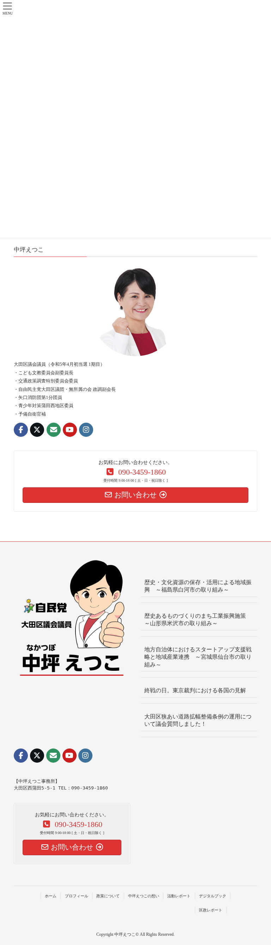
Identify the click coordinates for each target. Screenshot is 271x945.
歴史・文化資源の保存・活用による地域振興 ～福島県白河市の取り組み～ (198, 586)
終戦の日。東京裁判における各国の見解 (195, 690)
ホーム (50, 896)
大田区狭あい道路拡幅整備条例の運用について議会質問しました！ (198, 720)
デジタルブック (212, 896)
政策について (108, 896)
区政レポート (210, 910)
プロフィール (76, 896)
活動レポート (179, 896)
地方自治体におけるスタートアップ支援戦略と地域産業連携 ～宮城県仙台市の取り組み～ (198, 657)
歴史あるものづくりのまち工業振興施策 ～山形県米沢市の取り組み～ (198, 619)
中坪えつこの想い (143, 896)
